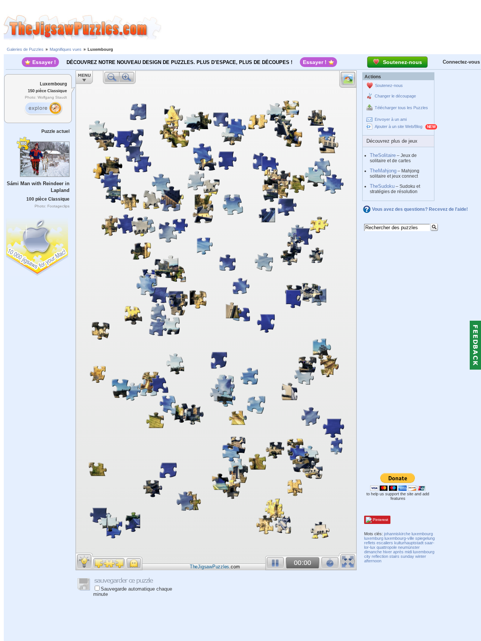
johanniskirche (397, 533)
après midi (402, 552)
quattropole (387, 547)
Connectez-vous (461, 62)
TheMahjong (383, 171)
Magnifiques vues (66, 49)
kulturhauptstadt (409, 543)
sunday (407, 556)
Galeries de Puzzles (25, 49)
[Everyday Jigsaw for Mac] (38, 245)
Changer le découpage (395, 96)
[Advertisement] (321, 27)
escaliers (385, 543)
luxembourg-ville (399, 538)
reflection (380, 556)
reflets (369, 543)
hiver (387, 552)
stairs (394, 556)
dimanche (373, 552)
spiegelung (425, 538)
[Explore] (43, 108)
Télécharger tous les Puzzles (401, 107)
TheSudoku (382, 186)
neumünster (409, 547)
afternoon (372, 561)
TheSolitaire (383, 155)
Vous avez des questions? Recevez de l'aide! (420, 209)
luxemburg (373, 538)
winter (420, 556)
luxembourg (422, 533)
